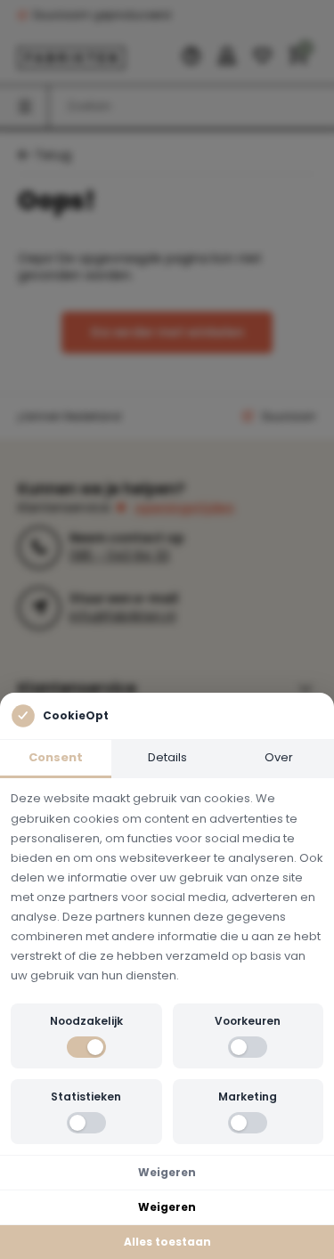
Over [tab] (279, 757)
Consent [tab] (56, 757)
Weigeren (167, 1172)
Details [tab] (167, 757)
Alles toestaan (167, 1241)
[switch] (86, 1047)
